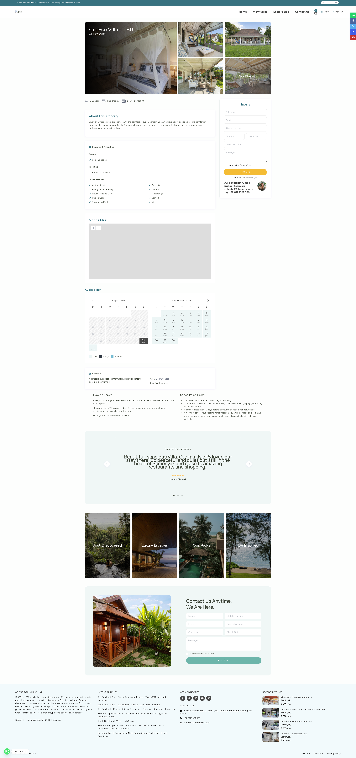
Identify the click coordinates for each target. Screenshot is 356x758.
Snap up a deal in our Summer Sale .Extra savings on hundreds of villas (48, 3)
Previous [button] (107, 464)
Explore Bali (281, 11)
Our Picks (201, 545)
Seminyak (285, 700)
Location (96, 373)
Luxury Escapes (154, 545)
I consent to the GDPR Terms (202, 653)
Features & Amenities (103, 147)
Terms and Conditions (312, 753)
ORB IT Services (53, 720)
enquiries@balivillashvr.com (197, 722)
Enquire (245, 172)
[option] (178, 464)
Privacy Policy (334, 753)
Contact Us (302, 11)
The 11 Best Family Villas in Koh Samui (116, 721)
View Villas (260, 11)
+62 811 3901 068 (192, 718)
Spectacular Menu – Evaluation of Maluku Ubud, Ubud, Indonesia (129, 704)
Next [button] (249, 464)
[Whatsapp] (7, 751)
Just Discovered (107, 545)
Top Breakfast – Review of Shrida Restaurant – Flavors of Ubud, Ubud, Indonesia (136, 709)
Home (243, 11)
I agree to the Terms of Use (239, 165)
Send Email (224, 660)
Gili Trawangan (97, 34)
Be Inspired (248, 545)
